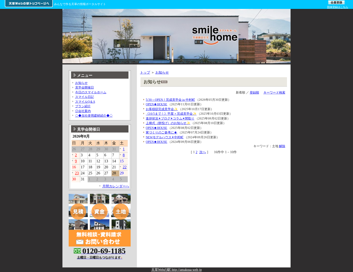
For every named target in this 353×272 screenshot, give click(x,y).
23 (77, 173)
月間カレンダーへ (115, 186)
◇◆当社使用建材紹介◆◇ (94, 115)
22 (125, 167)
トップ (145, 72)
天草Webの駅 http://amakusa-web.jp (176, 270)
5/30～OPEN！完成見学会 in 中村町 (170, 99)
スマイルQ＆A (85, 101)
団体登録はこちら (337, 7)
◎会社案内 (83, 111)
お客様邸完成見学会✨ (162, 109)
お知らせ (162, 72)
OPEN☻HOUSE (156, 104)
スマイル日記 (84, 97)
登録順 (254, 92)
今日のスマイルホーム (90, 92)
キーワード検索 (274, 92)
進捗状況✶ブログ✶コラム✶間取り (170, 118)
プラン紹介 (83, 106)
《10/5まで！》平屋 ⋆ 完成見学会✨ (171, 113)
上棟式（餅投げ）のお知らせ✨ (168, 123)
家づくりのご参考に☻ (161, 132)
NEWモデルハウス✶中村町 (164, 137)
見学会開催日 (84, 87)
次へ (202, 152)
